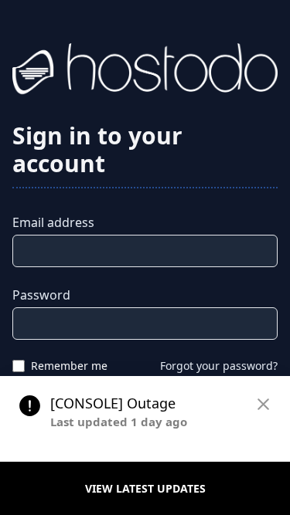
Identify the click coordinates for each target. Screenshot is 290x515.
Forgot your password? (219, 365)
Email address (53, 222)
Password (41, 294)
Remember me (69, 365)
